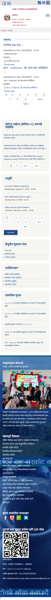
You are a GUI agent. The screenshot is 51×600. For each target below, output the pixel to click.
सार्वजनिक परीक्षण (10, 284)
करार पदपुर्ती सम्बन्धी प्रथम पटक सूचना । (18, 197)
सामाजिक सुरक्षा (10, 254)
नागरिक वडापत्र (10, 257)
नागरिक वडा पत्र (13, 61)
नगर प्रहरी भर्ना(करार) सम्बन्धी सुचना (17, 186)
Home (3, 30)
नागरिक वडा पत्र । (13, 45)
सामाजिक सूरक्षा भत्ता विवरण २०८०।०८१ (18, 324)
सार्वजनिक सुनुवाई (10, 281)
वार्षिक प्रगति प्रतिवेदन (12, 274)
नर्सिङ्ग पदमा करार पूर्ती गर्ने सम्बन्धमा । (17, 207)
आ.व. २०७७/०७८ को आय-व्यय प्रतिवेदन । (23, 88)
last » (26, 104)
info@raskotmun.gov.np (17, 578)
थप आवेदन (10, 232)
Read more (9, 64)
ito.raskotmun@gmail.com (39, 578)
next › (40, 99)
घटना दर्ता (8, 250)
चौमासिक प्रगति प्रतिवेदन (13, 278)
